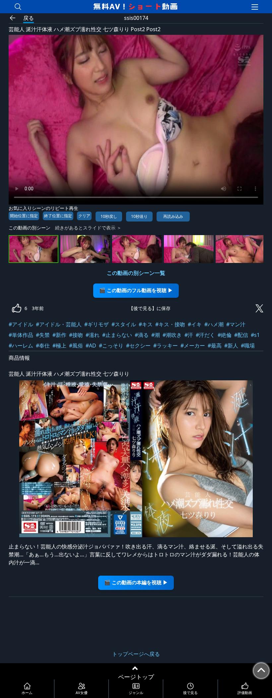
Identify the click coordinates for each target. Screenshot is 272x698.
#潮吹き (172, 335)
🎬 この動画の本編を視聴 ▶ (136, 582)
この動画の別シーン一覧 (136, 273)
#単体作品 (21, 335)
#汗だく (205, 335)
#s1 (255, 335)
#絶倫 (225, 335)
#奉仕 (43, 345)
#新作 (59, 335)
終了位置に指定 (58, 216)
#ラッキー (165, 345)
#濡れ (93, 335)
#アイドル (21, 324)
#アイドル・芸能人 (59, 324)
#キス (146, 324)
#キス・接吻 (170, 324)
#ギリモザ (96, 324)
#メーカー (192, 345)
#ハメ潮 (214, 324)
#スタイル (123, 324)
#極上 (59, 345)
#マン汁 (235, 324)
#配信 (241, 335)
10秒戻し (109, 216)
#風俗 (76, 345)
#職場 (248, 345)
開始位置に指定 (24, 216)
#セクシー (138, 345)
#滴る (142, 335)
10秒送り (139, 216)
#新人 (231, 345)
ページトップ (136, 677)
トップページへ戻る (136, 654)
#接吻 (76, 335)
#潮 (155, 335)
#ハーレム (21, 345)
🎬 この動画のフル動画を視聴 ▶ (136, 290)
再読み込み (173, 216)
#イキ (195, 324)
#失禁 (43, 335)
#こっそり (111, 345)
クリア (84, 216)
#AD (91, 345)
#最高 (215, 345)
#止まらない (117, 335)
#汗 (188, 335)
